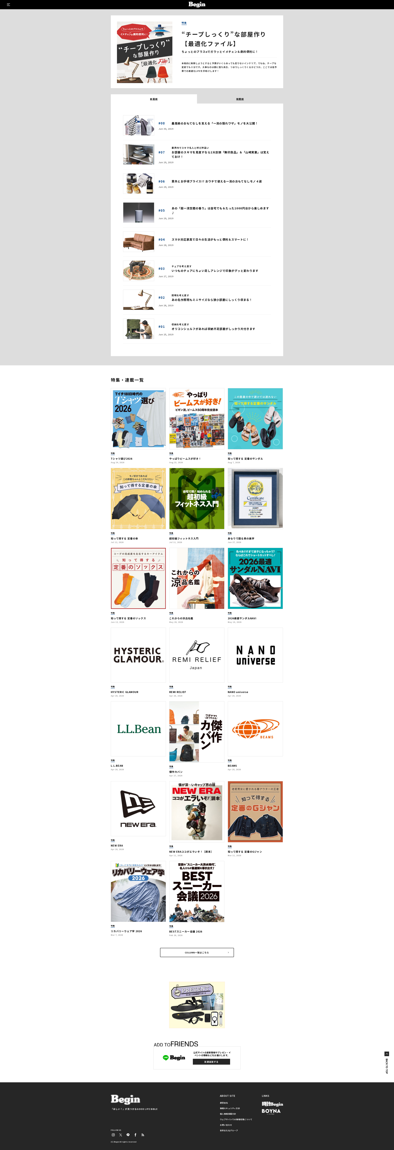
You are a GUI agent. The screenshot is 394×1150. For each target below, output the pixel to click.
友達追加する (211, 1061)
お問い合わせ (226, 1125)
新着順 (154, 99)
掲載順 (240, 99)
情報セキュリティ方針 (230, 1108)
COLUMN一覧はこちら (197, 952)
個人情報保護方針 (228, 1113)
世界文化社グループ (229, 1130)
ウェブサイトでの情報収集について (236, 1119)
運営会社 (224, 1102)
